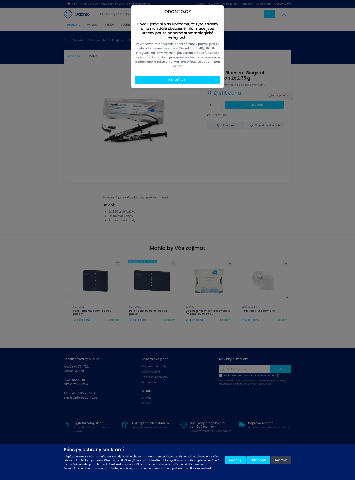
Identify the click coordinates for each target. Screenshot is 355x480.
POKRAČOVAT (177, 80)
